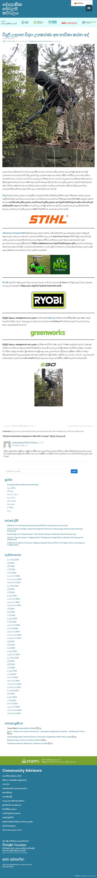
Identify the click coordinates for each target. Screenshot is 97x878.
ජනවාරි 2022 (12, 677)
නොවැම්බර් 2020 (14, 710)
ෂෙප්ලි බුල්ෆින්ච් (8, 817)
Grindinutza (12, 743)
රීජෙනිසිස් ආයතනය (9, 809)
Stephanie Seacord (14, 740)
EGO (51, 344)
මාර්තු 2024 (11, 622)
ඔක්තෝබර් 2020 (14, 713)
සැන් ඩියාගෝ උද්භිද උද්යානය (75, 431)
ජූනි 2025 (11, 592)
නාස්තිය (10, 507)
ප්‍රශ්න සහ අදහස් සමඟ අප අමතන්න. (15, 853)
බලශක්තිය (11, 488)
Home (82, 731)
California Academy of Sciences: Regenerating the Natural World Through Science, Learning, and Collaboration (46, 544)
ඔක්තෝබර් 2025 (14, 582)
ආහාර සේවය (12, 494)
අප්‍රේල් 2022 (12, 671)
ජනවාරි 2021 (12, 703)
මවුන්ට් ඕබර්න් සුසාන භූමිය (43, 431)
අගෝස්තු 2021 (13, 690)
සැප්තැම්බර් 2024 (14, 605)
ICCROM (5, 784)
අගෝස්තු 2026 (13, 559)
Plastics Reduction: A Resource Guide (32, 743)
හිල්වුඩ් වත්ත (31, 431)
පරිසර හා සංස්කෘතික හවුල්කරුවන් (14, 780)
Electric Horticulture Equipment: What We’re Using (50, 736)
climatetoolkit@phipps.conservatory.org (17, 864)
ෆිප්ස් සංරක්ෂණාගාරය (59, 431)
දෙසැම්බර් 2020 (13, 707)
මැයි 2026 (11, 569)
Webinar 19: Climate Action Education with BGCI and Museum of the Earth (37, 525)
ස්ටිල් (4, 195)
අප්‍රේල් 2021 (12, 697)
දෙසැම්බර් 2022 (13, 654)
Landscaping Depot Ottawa (24, 442)
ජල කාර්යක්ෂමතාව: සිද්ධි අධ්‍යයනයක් (79, 426)
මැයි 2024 (11, 615)
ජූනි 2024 (11, 612)
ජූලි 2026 (10, 563)
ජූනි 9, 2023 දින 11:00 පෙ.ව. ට (20, 445)
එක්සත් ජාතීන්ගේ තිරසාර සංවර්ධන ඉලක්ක (17, 822)
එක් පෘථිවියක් (7, 792)
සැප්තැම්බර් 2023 (14, 638)
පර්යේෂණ (11, 501)
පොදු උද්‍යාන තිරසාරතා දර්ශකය (13, 801)
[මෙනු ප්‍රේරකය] (89, 8)
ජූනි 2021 (11, 693)
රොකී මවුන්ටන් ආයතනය (11, 813)
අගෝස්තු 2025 (13, 586)
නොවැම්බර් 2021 (14, 684)
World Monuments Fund (12, 830)
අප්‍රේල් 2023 (12, 651)
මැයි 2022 (11, 667)
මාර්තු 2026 (11, 572)
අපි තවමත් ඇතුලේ (8, 826)
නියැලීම (10, 491)
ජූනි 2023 (11, 645)
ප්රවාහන (11, 504)
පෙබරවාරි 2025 (13, 599)
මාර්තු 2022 (11, 674)
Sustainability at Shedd (27, 728)
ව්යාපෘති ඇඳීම (7, 797)
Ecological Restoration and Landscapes (40, 41)
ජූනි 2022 (11, 664)
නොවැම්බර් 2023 (14, 635)
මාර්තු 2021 (11, 700)
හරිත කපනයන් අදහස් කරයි (13, 233)
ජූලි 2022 (10, 661)
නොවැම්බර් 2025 (14, 579)
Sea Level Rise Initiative (31, 740)
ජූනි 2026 (11, 566)
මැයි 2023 (11, 648)
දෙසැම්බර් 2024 (13, 602)
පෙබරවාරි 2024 (13, 625)
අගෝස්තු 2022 (13, 658)
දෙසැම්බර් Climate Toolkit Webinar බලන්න (19, 426)
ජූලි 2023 (10, 641)
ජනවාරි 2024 (12, 628)
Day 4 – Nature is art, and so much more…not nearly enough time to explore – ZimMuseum (43, 731)
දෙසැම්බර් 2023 (13, 631)
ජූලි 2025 (10, 589)
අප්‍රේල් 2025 (12, 595)
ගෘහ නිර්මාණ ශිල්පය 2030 (11, 776)
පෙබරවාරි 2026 (13, 576)
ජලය (9, 511)
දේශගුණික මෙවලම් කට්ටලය (12, 8)
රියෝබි (5, 282)
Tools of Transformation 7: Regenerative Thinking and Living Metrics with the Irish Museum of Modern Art (45, 538)
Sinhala (80, 3)
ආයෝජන (11, 497)
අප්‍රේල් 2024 (12, 618)
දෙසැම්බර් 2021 (13, 680)
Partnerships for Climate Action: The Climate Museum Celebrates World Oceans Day (41, 534)
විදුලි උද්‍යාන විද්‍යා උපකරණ (19, 431)
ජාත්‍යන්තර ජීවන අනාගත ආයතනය (14, 788)
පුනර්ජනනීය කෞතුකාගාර (11, 805)
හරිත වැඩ (52, 318)
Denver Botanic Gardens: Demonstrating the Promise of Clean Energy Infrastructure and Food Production (45, 530)
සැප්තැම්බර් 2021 (14, 687)
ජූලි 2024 (10, 608)
